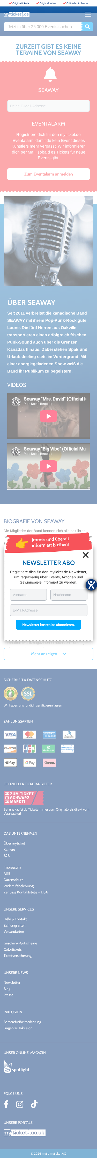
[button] (48, 625)
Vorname (20, 595)
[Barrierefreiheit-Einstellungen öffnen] (91, 585)
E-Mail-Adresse (25, 610)
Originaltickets (20, 3)
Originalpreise (48, 3)
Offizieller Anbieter (77, 3)
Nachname (62, 595)
